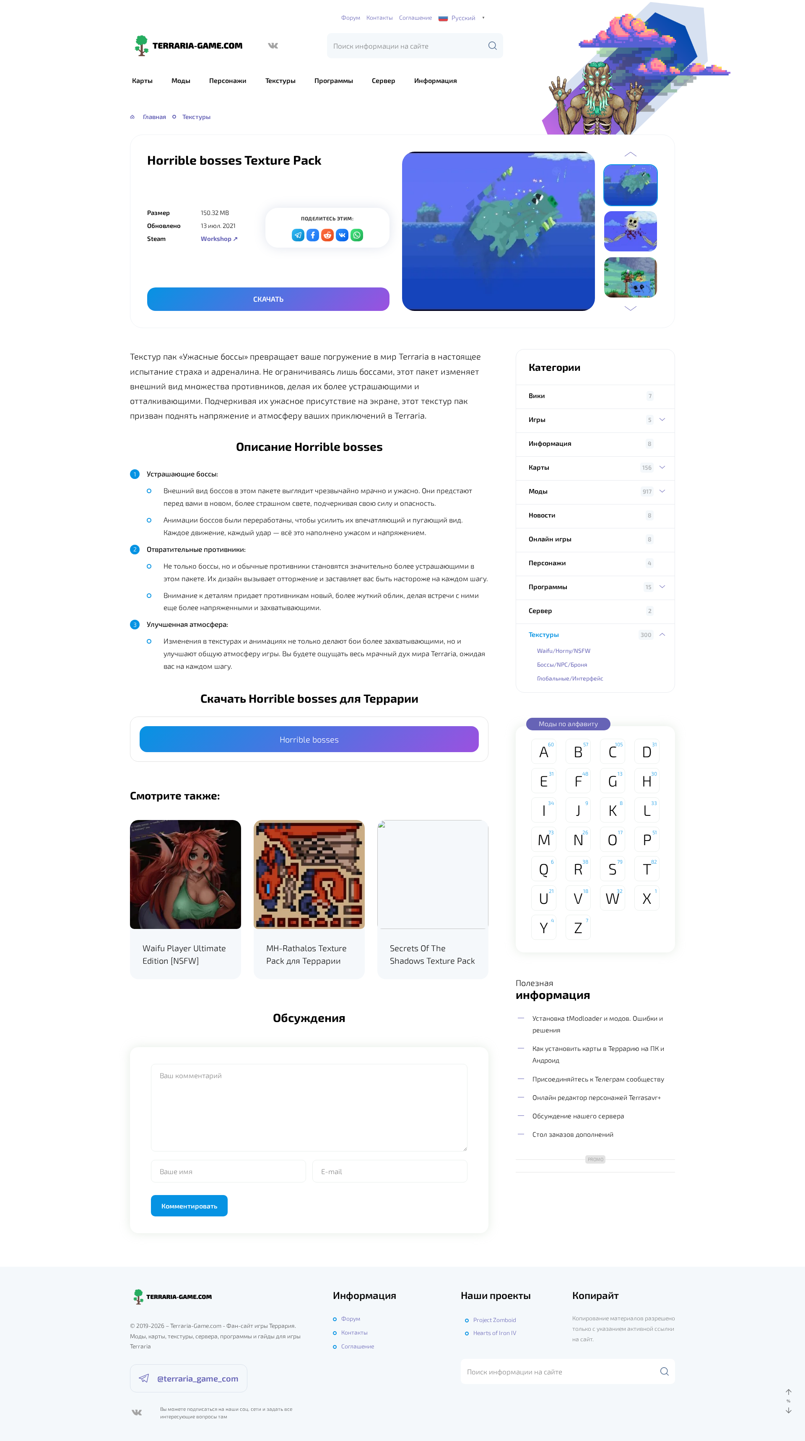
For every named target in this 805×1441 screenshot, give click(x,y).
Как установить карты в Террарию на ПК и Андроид (598, 1054)
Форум (350, 17)
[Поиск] (492, 45)
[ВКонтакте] (273, 45)
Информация (435, 80)
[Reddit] (327, 235)
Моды (180, 80)
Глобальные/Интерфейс (570, 678)
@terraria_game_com (198, 1378)
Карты (142, 80)
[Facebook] (312, 235)
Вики (537, 395)
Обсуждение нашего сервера (578, 1116)
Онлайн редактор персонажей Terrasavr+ (596, 1097)
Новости (542, 515)
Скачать (268, 299)
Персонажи (228, 80)
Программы (333, 80)
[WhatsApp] (357, 235)
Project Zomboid (494, 1319)
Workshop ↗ (219, 238)
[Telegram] (298, 235)
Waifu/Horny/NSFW (563, 650)
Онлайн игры (550, 539)
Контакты (379, 17)
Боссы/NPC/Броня (562, 664)
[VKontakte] (342, 235)
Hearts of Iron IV (494, 1332)
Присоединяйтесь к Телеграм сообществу (598, 1079)
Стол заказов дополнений (572, 1134)
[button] (630, 154)
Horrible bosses (309, 739)
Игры (537, 419)
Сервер (383, 80)
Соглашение (415, 17)
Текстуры (280, 80)
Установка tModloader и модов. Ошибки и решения (597, 1024)
